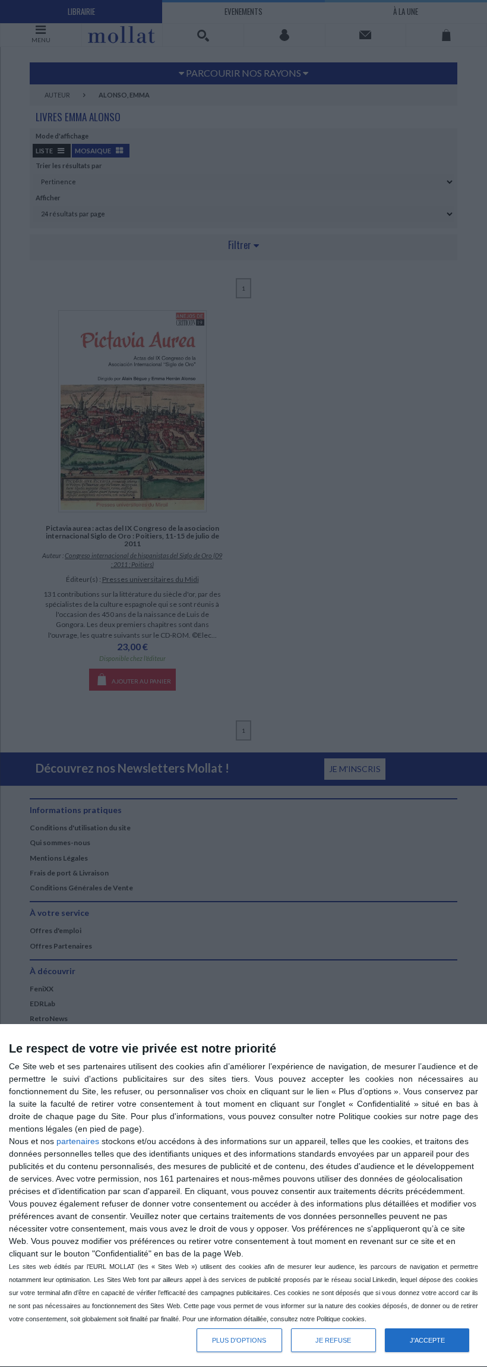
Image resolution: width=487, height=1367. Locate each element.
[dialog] (243, 1196)
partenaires (77, 1141)
